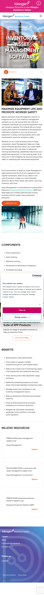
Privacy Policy (22, 575)
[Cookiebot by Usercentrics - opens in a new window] (32, 276)
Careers (5, 537)
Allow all (22, 310)
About (4, 540)
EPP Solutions (22, 338)
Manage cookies (21, 317)
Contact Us (11, 203)
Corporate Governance (11, 543)
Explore (35, 449)
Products (12, 72)
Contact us (6, 547)
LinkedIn (5, 561)
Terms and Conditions (9, 575)
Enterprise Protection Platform (21, 190)
